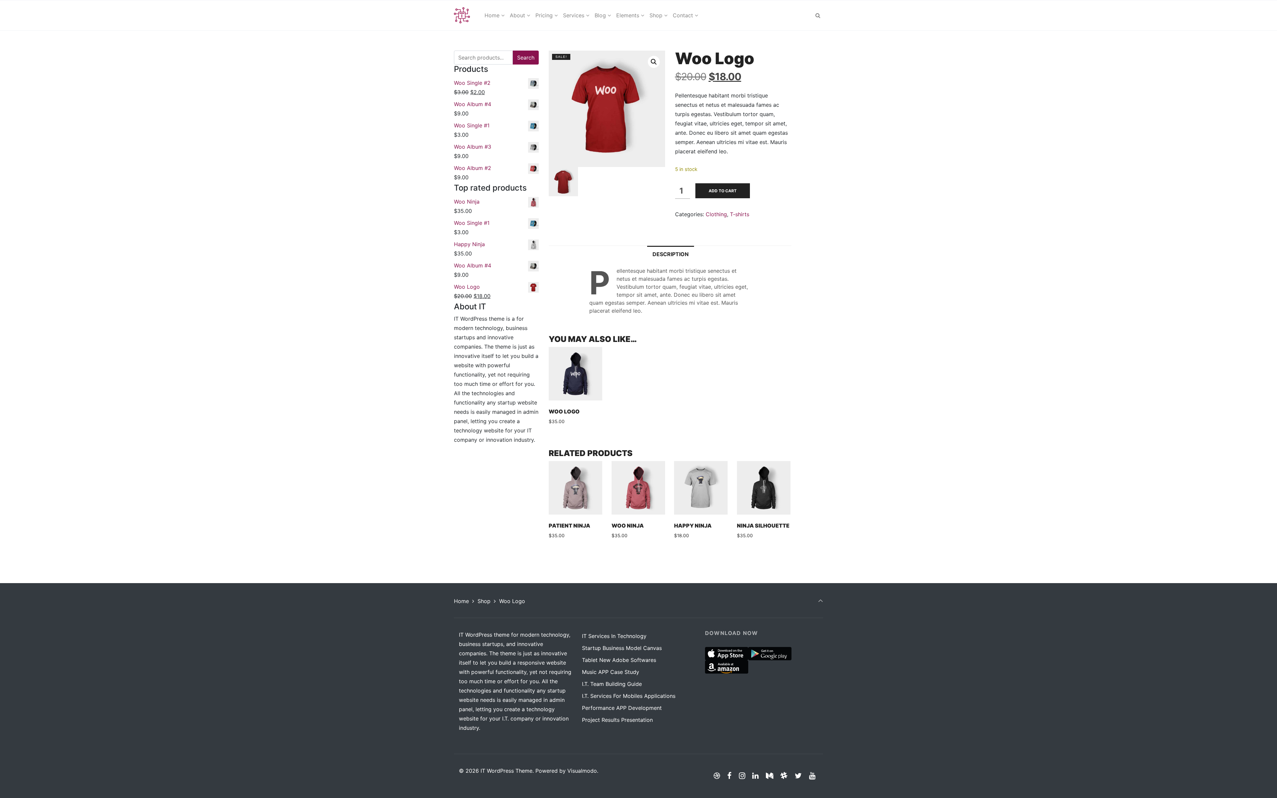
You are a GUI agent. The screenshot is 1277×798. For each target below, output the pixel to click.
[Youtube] (812, 775)
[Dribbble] (717, 775)
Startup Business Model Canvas (622, 648)
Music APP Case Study (610, 672)
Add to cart (723, 190)
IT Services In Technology (614, 636)
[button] (654, 62)
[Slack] (784, 775)
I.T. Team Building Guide (612, 684)
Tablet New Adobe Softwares (619, 660)
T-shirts (739, 214)
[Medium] (769, 775)
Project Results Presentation (617, 720)
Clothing (716, 214)
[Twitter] (798, 775)
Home (461, 601)
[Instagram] (742, 775)
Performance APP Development (622, 708)
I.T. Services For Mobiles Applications (628, 696)
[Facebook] (730, 775)
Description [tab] (670, 254)
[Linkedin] (756, 775)
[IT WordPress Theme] (462, 15)
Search (525, 57)
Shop (484, 601)
